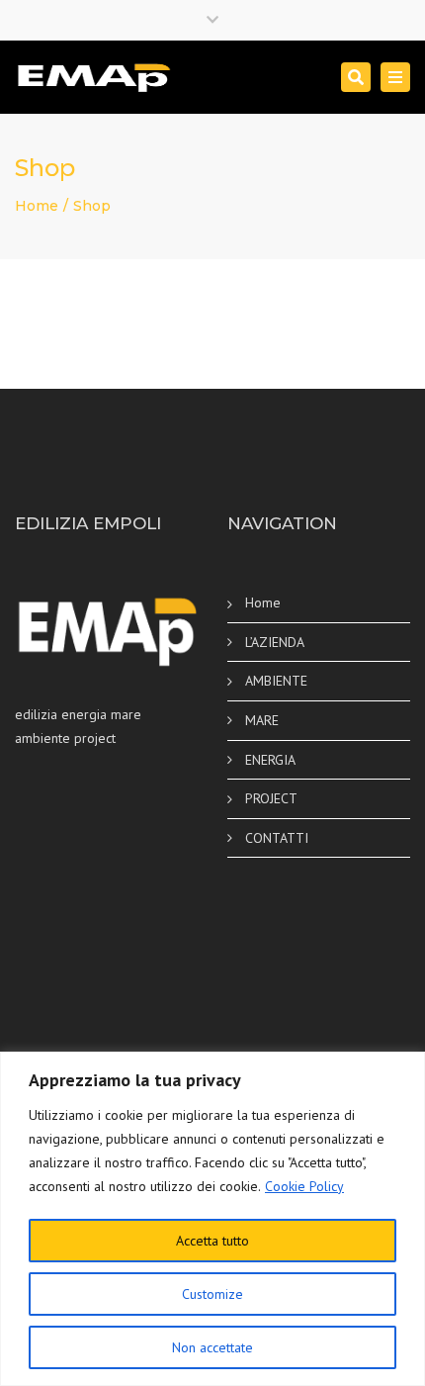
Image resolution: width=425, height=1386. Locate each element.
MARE (262, 720)
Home (36, 206)
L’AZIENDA (274, 642)
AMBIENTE (276, 681)
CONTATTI (276, 838)
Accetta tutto (212, 1240)
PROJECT (271, 798)
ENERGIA (270, 760)
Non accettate (212, 1347)
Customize (212, 1294)
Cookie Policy (304, 1186)
